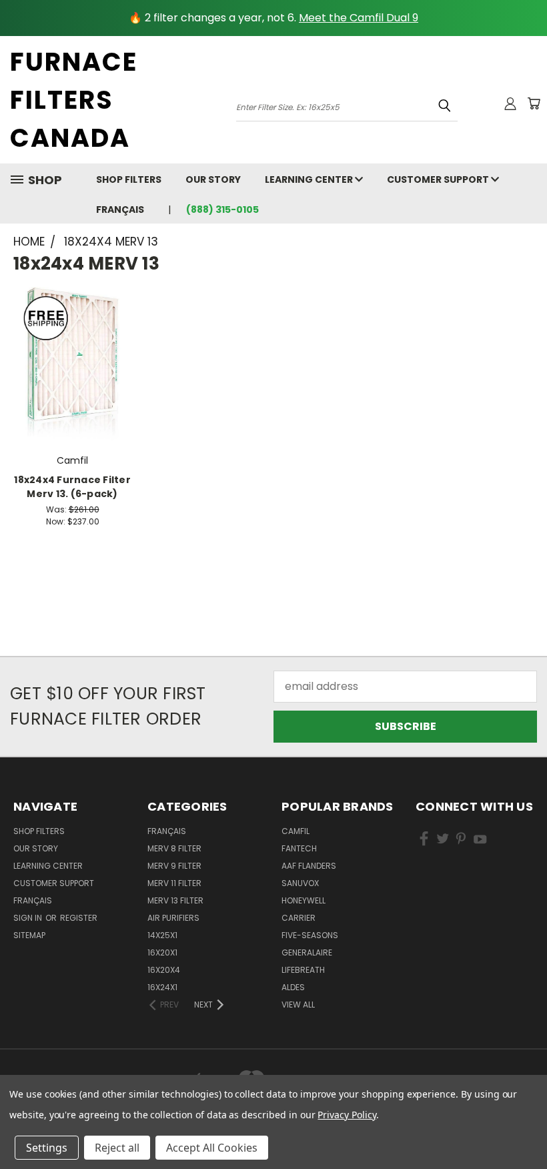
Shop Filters (128, 179)
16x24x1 (162, 987)
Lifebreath (303, 970)
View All (298, 1004)
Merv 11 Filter (174, 883)
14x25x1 (162, 935)
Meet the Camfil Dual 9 (358, 17)
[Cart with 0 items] (533, 103)
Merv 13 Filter (175, 900)
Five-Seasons (310, 935)
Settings (46, 1147)
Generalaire (307, 952)
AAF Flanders (309, 865)
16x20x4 (163, 970)
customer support (439, 179)
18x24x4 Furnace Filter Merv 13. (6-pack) (72, 486)
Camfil (296, 831)
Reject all (117, 1147)
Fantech (299, 848)
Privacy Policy (347, 1114)
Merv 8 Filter (174, 848)
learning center (310, 179)
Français (120, 209)
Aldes (293, 987)
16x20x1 (162, 952)
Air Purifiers (173, 917)
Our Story (213, 179)
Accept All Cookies (211, 1147)
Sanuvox (300, 883)
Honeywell (304, 900)
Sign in (28, 917)
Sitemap (29, 935)
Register (78, 917)
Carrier (299, 917)
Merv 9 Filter (174, 865)
